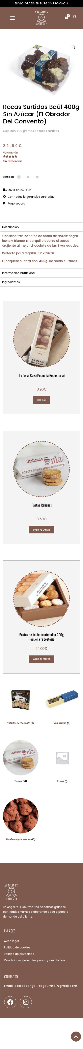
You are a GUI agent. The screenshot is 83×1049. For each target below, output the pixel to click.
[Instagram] (26, 1002)
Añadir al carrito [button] (41, 529)
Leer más (41, 400)
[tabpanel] (41, 249)
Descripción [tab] (10, 227)
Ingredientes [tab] (11, 282)
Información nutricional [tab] (18, 273)
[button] (12, 18)
